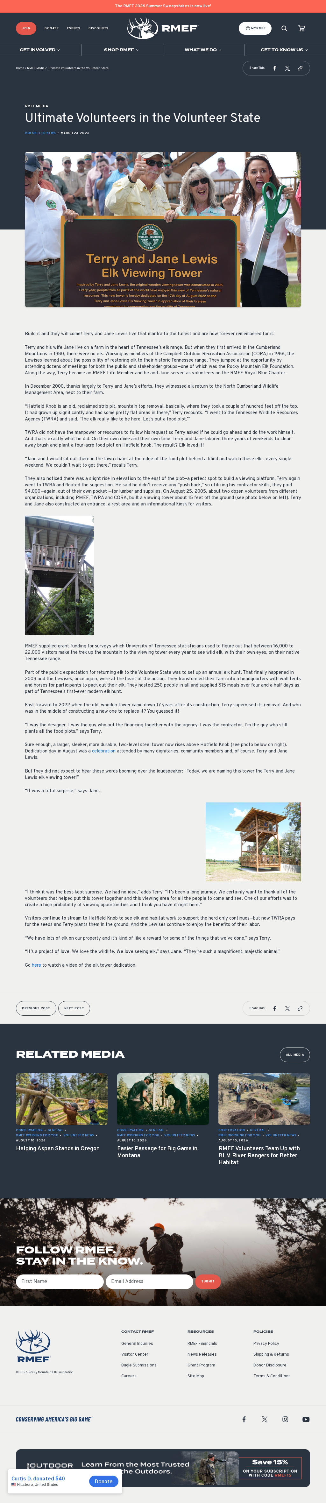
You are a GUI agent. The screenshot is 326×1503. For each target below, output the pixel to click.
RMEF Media (36, 68)
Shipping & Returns (271, 1354)
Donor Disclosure (270, 1365)
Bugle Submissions (139, 1365)
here (36, 966)
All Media (295, 1055)
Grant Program (201, 1365)
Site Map (196, 1376)
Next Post (74, 1008)
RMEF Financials (202, 1343)
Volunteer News (40, 133)
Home (20, 68)
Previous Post (36, 1008)
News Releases (202, 1354)
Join (26, 28)
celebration (104, 751)
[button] (274, 68)
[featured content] (163, 1468)
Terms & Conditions (272, 1376)
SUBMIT (208, 1282)
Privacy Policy (266, 1343)
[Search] (284, 28)
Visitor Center (134, 1354)
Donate (52, 28)
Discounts (99, 28)
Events (73, 28)
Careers (129, 1376)
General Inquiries (137, 1343)
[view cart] (301, 28)
